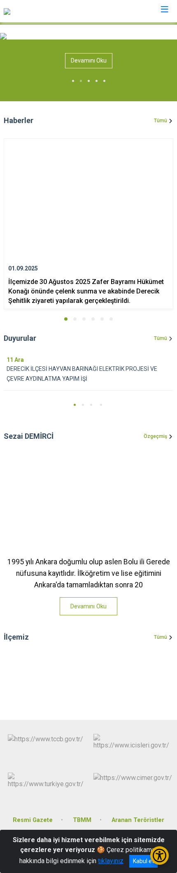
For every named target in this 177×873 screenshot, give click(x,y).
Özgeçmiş (155, 436)
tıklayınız (110, 861)
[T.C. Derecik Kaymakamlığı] (41, 11)
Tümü (160, 120)
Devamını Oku (89, 60)
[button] (66, 319)
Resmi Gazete (33, 820)
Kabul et (143, 861)
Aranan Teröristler (138, 820)
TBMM (82, 820)
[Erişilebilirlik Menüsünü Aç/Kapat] (159, 855)
